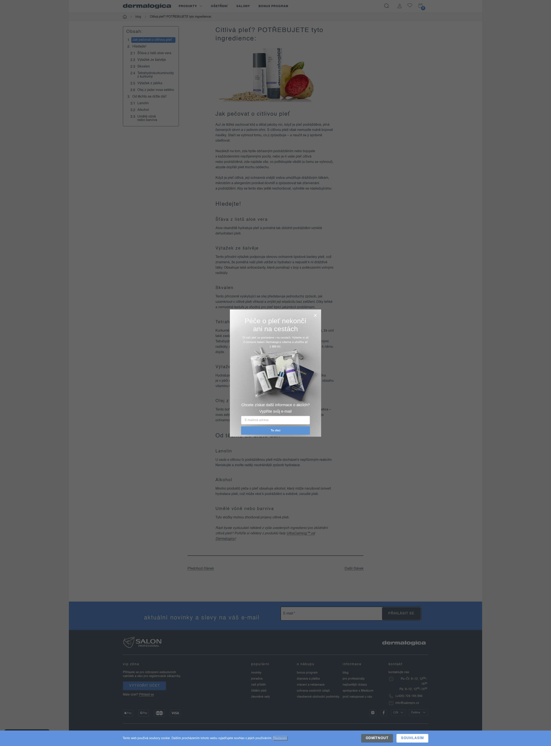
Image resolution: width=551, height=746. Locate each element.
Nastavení (280, 738)
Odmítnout (377, 738)
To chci (275, 430)
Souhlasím (412, 738)
